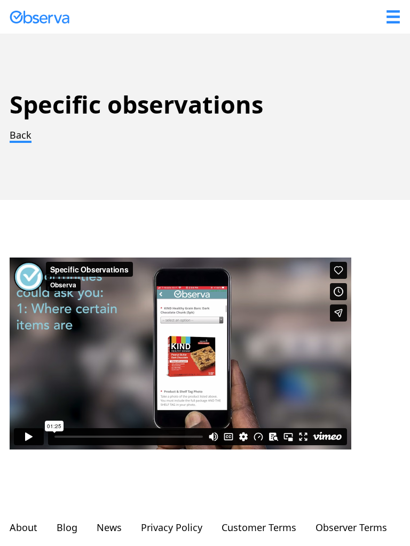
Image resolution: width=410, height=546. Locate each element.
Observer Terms (351, 527)
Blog (67, 527)
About (23, 527)
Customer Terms (259, 527)
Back (20, 135)
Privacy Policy (171, 527)
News (109, 527)
